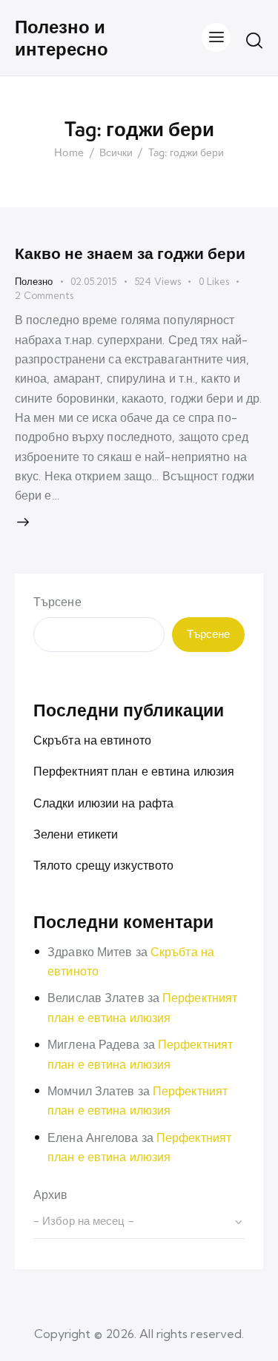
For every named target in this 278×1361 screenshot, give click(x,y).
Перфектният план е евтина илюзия (133, 771)
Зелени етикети (75, 834)
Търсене (57, 601)
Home (69, 153)
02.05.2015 (93, 281)
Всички (116, 153)
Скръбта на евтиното (92, 740)
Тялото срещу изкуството (103, 865)
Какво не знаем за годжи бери (130, 253)
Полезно (34, 281)
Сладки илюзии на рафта (103, 803)
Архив (50, 1194)
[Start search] (254, 40)
